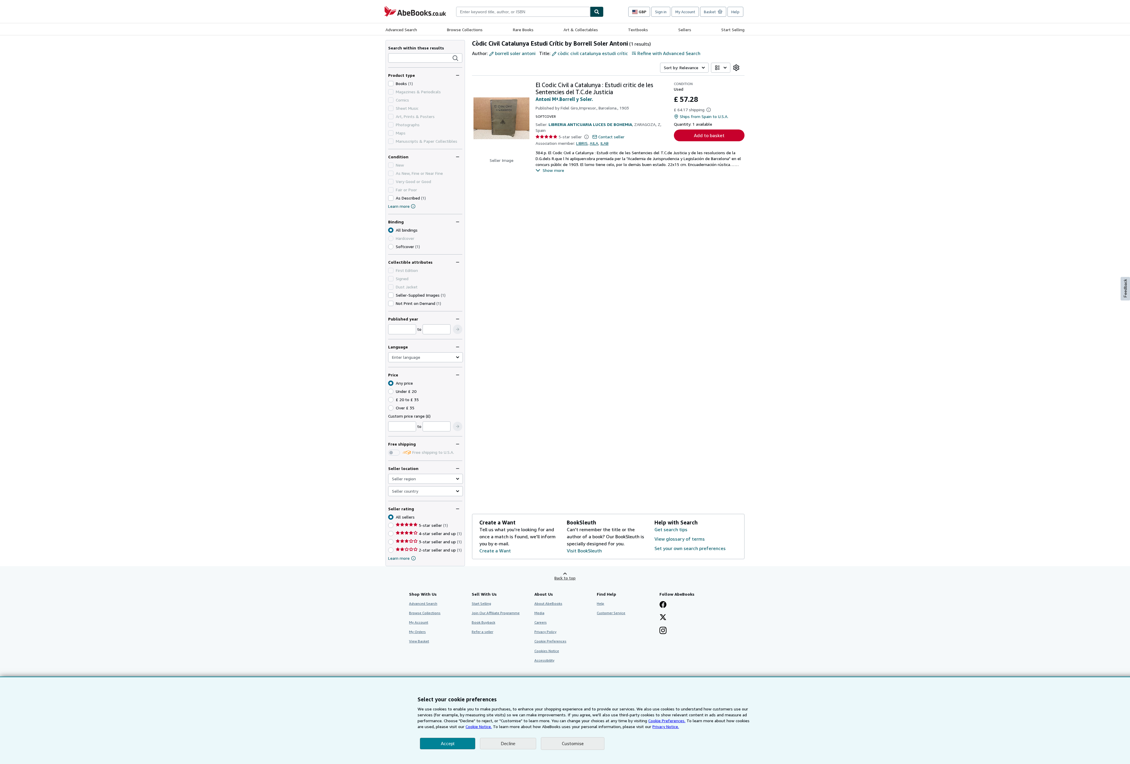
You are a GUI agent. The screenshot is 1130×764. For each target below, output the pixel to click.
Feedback (1125, 288)
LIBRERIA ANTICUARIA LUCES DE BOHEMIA (590, 124)
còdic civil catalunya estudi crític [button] (593, 53)
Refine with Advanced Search (668, 53)
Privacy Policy (545, 632)
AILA (594, 143)
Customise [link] (573, 743)
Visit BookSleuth (584, 551)
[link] (736, 67)
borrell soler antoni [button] (515, 53)
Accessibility (544, 660)
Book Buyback (483, 622)
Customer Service (611, 613)
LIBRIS (582, 143)
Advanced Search (401, 29)
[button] (455, 58)
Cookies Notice (546, 651)
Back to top (565, 577)
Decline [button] (508, 743)
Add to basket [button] (709, 135)
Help (735, 11)
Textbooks (638, 29)
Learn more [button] (399, 558)
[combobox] (523, 12)
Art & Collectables (581, 29)
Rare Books (523, 29)
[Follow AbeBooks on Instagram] (663, 631)
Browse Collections (465, 29)
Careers (540, 622)
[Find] (596, 12)
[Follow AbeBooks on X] (663, 617)
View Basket (419, 641)
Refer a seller (482, 632)
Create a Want (495, 551)
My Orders (417, 632)
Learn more (399, 206)
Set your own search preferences (690, 548)
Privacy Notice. (665, 726)
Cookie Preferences (550, 641)
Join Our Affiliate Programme (496, 613)
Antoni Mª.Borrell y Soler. (564, 99)
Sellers (684, 29)
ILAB (604, 143)
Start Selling (733, 29)
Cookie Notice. (479, 726)
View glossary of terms (679, 539)
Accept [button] (447, 743)
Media (539, 613)
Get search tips (670, 529)
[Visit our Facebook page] (663, 605)
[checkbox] (390, 83)
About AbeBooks (548, 603)
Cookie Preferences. (666, 720)
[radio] (390, 246)
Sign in (661, 11)
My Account (685, 11)
